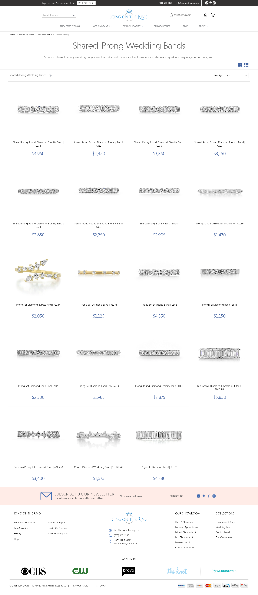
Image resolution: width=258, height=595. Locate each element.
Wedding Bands (224, 527)
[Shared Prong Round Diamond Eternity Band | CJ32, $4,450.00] (98, 110)
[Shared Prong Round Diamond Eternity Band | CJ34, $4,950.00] (38, 110)
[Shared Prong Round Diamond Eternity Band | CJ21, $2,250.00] (98, 191)
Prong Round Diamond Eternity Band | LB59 (159, 385)
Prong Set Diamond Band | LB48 (219, 304)
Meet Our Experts (57, 522)
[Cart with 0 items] (212, 15)
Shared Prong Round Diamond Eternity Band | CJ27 (219, 144)
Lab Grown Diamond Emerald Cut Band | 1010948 (219, 387)
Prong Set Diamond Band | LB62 (159, 304)
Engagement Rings (225, 522)
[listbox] (235, 75)
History (17, 533)
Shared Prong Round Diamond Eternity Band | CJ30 (159, 144)
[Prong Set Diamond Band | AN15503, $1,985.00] (98, 354)
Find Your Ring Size (57, 533)
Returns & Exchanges (25, 522)
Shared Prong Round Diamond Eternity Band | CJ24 (38, 225)
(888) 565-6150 (121, 535)
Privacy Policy (81, 585)
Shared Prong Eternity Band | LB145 (159, 223)
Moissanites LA (182, 542)
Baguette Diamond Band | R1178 (159, 467)
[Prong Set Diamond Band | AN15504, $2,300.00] (38, 354)
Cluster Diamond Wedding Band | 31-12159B (98, 467)
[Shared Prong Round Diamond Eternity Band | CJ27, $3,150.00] (220, 110)
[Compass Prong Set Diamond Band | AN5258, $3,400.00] (38, 435)
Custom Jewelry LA (185, 547)
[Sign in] (205, 15)
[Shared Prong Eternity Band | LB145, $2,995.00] (159, 191)
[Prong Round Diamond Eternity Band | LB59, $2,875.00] (159, 354)
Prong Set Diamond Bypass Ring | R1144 (38, 304)
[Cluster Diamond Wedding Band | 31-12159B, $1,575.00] (98, 435)
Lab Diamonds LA (184, 537)
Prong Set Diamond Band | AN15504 (38, 385)
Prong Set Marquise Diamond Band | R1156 (220, 223)
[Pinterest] (203, 496)
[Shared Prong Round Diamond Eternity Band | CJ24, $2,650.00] (38, 191)
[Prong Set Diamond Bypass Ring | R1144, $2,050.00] (38, 272)
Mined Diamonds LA (185, 532)
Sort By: (218, 75)
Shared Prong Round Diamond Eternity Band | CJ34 (38, 144)
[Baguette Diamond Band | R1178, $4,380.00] (159, 435)
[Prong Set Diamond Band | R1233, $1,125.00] (98, 272)
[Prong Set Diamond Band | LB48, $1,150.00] (220, 272)
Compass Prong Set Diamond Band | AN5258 (38, 467)
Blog (185, 26)
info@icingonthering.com (127, 530)
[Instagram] (214, 496)
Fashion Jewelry (224, 532)
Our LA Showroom (184, 522)
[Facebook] (208, 496)
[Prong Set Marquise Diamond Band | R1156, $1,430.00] (220, 191)
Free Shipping (21, 528)
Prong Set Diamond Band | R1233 (99, 304)
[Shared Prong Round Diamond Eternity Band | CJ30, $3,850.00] (159, 110)
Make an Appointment (186, 527)
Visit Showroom (182, 14)
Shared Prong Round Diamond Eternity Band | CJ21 (98, 225)
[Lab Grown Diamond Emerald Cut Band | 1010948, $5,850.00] (220, 354)
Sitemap (101, 585)
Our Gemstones (224, 537)
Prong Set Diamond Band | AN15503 (99, 385)
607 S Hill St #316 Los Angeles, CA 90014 (126, 542)
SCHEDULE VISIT (86, 3)
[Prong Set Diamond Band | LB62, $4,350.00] (159, 272)
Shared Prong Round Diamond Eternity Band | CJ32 (98, 144)
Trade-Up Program (57, 528)
